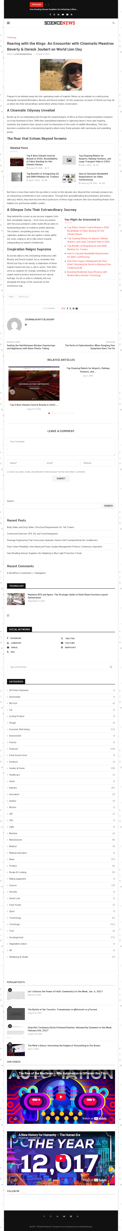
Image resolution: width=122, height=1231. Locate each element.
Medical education (62, 853)
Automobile (62, 697)
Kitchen (62, 807)
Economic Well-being (62, 729)
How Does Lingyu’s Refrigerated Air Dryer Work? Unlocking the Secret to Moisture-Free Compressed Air (89, 264)
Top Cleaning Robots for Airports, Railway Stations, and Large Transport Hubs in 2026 (95, 158)
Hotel (62, 781)
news (11, 297)
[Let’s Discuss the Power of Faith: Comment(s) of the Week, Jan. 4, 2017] (16, 996)
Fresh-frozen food (62, 755)
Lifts (62, 820)
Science (62, 885)
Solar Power (62, 905)
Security (62, 891)
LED (62, 814)
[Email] (67, 14)
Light (62, 826)
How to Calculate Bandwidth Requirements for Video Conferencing (93, 176)
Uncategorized (62, 937)
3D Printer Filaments (62, 690)
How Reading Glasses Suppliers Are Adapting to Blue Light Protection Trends (44, 553)
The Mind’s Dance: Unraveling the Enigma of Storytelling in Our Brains (64, 1045)
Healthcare (62, 774)
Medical (62, 846)
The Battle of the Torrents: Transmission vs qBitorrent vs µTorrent (62, 1009)
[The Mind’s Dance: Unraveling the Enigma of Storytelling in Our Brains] (16, 1050)
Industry (62, 787)
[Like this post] (64, 308)
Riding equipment (62, 878)
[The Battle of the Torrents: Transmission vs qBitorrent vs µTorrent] (16, 1014)
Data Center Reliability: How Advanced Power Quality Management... (60, 4)
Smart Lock (62, 898)
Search (10, 501)
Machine (62, 833)
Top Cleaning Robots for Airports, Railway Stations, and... (88, 369)
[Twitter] (54, 14)
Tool (62, 931)
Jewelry (62, 801)
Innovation (62, 794)
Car (62, 709)
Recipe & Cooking (62, 872)
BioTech (62, 703)
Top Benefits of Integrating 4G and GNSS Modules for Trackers (42, 175)
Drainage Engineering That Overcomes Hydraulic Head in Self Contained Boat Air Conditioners (52, 540)
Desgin (62, 722)
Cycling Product (62, 716)
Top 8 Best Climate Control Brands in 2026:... (34, 405)
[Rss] (71, 14)
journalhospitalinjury (23, 54)
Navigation (40, 573)
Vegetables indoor (62, 943)
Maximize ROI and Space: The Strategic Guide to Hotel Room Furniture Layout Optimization (68, 596)
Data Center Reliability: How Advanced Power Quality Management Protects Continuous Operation (54, 546)
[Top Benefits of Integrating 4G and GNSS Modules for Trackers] (17, 176)
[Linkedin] (58, 14)
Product (62, 866)
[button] (45, 4)
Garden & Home (62, 768)
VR (62, 950)
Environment (62, 735)
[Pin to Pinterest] (73, 308)
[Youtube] (63, 14)
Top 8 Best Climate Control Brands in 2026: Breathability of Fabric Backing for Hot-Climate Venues (42, 160)
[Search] (113, 23)
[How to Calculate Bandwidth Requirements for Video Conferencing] (69, 178)
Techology (24, 297)
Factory (62, 742)
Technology (62, 918)
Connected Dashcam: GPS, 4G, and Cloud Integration (32, 533)
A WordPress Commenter (19, 573)
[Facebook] (50, 14)
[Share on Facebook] (67, 308)
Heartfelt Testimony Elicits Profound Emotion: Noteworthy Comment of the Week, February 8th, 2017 (70, 1029)
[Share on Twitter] (70, 308)
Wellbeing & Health (62, 957)
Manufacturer (62, 839)
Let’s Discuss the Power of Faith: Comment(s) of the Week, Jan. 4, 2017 (65, 991)
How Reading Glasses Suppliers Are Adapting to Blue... (54, 9)
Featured (62, 749)
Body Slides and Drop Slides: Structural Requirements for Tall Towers (40, 527)
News (62, 859)
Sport (62, 911)
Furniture (62, 762)
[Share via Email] (77, 308)
